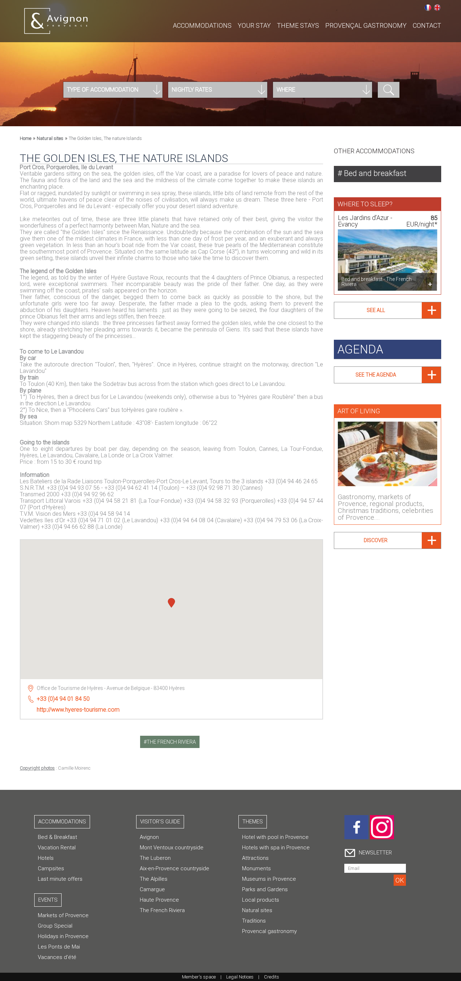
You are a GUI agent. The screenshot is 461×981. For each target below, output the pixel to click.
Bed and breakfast (374, 173)
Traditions (254, 921)
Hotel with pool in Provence (275, 837)
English (437, 7)
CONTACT (427, 25)
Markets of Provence (63, 915)
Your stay (254, 25)
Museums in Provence (269, 879)
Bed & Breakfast (57, 837)
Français (427, 7)
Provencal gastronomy (269, 931)
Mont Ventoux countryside (171, 847)
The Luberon (155, 858)
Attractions (255, 858)
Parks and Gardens (265, 889)
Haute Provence (159, 900)
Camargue (152, 889)
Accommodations (202, 25)
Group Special (55, 926)
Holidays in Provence (63, 936)
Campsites (51, 868)
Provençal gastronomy (366, 25)
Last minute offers (60, 879)
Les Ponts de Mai (59, 946)
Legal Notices (240, 977)
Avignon (149, 837)
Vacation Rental (57, 847)
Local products (260, 900)
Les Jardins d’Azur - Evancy (365, 221)
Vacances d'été (57, 957)
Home (25, 138)
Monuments (256, 868)
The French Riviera (162, 910)
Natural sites (50, 138)
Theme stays (298, 25)
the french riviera (171, 742)
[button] (171, 604)
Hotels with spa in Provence (276, 847)
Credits (271, 977)
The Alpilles (153, 879)
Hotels (46, 858)
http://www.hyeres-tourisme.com (78, 709)
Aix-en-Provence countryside (174, 868)
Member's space (199, 977)
